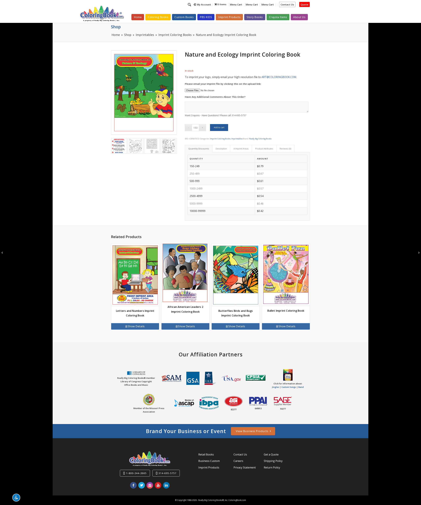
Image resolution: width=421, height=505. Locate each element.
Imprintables (237, 138)
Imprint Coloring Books (220, 138)
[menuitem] (202, 5)
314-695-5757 (167, 473)
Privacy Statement (245, 467)
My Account (204, 4)
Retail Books (206, 454)
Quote (304, 4)
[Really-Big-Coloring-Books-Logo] (102, 13)
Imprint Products (208, 467)
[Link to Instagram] (150, 485)
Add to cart (219, 127)
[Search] (190, 4)
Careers (238, 461)
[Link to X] (141, 485)
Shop (116, 26)
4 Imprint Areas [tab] (241, 148)
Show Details (136, 326)
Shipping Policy (273, 461)
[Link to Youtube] (158, 485)
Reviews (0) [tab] (285, 148)
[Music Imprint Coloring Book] (2, 253)
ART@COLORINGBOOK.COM (278, 77)
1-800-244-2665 (136, 473)
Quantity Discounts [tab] (198, 148)
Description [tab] (221, 148)
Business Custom (209, 461)
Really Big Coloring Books (260, 138)
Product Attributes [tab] (264, 148)
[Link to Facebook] (133, 485)
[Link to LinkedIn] (166, 485)
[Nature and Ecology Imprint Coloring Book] (144, 92)
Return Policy (272, 467)
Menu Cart (236, 4)
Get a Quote (271, 454)
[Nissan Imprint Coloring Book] (418, 253)
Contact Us (287, 4)
